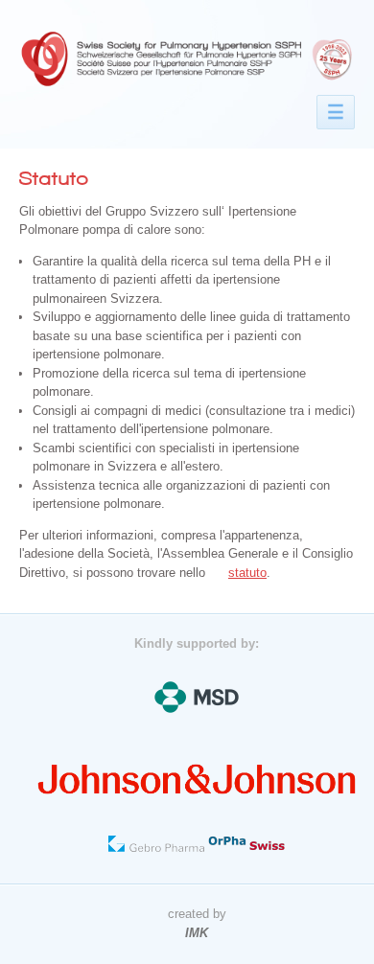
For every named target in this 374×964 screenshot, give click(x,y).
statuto (247, 572)
